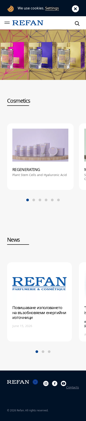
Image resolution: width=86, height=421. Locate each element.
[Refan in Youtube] (63, 382)
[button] (7, 23)
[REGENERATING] (40, 156)
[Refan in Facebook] (54, 382)
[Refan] (27, 22)
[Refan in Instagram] (45, 382)
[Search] (77, 23)
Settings (52, 8)
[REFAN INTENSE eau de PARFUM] (43, 54)
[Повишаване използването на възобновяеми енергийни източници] (39, 302)
